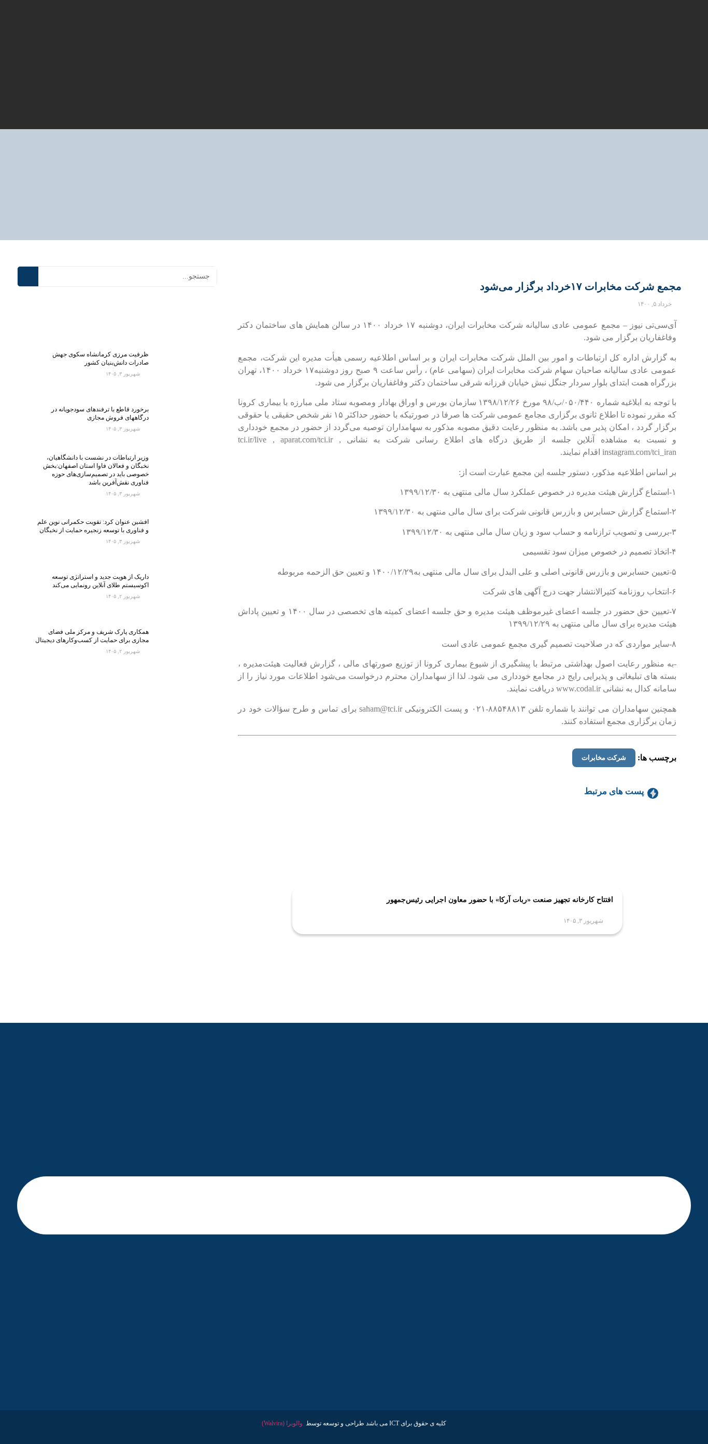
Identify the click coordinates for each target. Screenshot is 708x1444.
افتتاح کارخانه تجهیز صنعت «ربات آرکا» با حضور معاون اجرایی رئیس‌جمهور (500, 900)
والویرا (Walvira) (282, 1423)
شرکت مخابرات (604, 757)
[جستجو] (28, 276)
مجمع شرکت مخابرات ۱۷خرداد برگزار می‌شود (581, 286)
